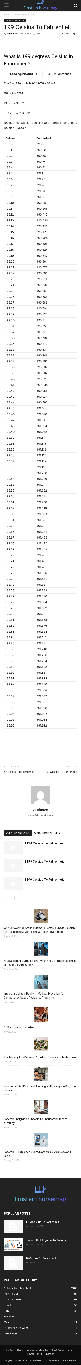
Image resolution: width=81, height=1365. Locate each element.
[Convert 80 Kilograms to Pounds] (13, 1244)
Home (7, 14)
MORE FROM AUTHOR (47, 833)
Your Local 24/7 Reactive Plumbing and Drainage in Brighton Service (40, 1088)
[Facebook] (7, 42)
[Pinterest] (25, 42)
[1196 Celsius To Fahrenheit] (13, 883)
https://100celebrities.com (40, 815)
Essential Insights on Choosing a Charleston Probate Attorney (35, 1121)
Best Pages (58, 1349)
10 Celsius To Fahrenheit (41, 1258)
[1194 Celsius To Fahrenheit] (13, 847)
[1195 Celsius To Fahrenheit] (13, 865)
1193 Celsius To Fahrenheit (42, 1222)
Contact (10, 1349)
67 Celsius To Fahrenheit (19, 772)
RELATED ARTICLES (18, 833)
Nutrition (49, 1353)
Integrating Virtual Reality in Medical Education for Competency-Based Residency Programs (34, 995)
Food (69, 1349)
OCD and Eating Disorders (19, 1027)
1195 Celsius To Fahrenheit (44, 861)
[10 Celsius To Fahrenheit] (13, 1263)
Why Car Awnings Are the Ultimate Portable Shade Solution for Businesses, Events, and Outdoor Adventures (39, 929)
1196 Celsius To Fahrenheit (44, 879)
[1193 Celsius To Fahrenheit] (13, 1226)
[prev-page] (6, 898)
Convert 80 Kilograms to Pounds (46, 1240)
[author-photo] (40, 804)
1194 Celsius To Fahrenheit (44, 843)
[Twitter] (16, 42)
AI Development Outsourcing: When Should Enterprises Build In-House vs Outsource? (40, 962)
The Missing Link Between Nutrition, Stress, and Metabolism (40, 1057)
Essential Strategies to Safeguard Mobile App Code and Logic (37, 1153)
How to (30, 1353)
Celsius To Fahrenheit (25, 14)
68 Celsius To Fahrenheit (61, 772)
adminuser (12, 33)
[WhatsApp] (33, 42)
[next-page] (12, 898)
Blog (39, 1353)
